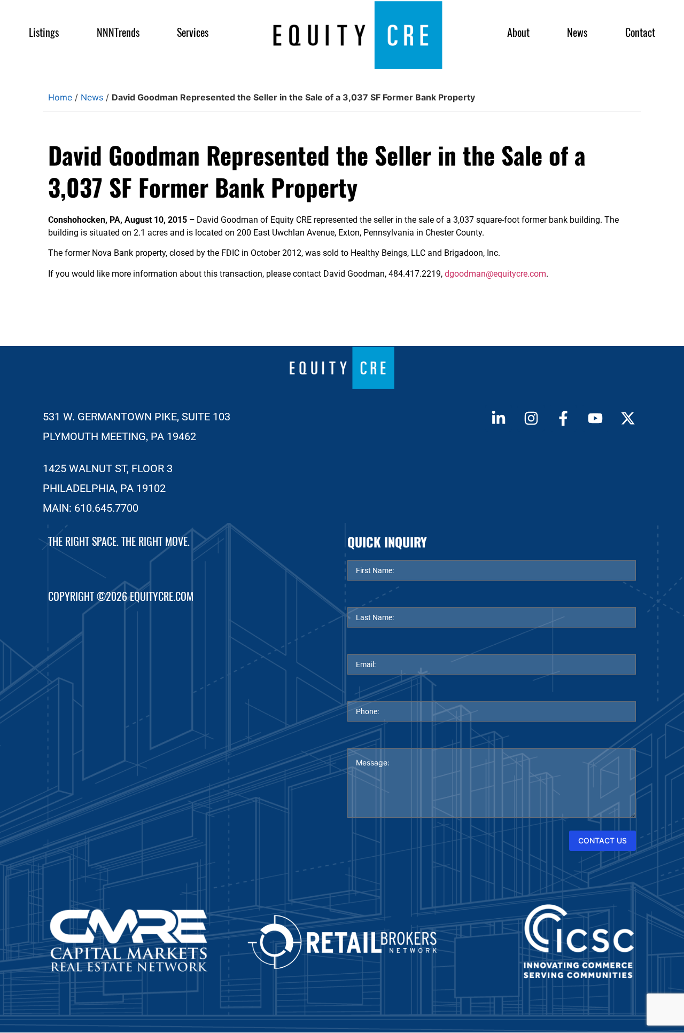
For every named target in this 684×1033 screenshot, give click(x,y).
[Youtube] (595, 418)
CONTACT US (602, 840)
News (577, 32)
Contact (640, 32)
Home (60, 97)
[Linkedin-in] (498, 418)
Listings (44, 32)
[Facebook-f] (563, 418)
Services (192, 32)
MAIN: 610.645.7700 (90, 508)
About (518, 32)
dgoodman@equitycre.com (495, 274)
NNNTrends (118, 32)
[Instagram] (530, 418)
